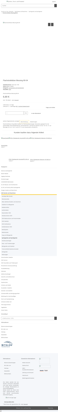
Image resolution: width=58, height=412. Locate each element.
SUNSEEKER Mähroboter (7, 182)
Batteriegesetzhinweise (28, 378)
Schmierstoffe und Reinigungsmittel (10, 293)
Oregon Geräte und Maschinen (9, 190)
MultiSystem (5, 229)
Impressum (25, 375)
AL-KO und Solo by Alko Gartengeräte (10, 187)
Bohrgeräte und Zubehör (8, 246)
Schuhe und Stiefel (6, 285)
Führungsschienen (6, 304)
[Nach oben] (0, 411)
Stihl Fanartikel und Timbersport (9, 263)
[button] (47, 1)
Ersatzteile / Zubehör (6, 288)
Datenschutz (25, 365)
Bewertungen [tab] (33, 121)
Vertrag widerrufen (9, 402)
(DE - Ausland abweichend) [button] (22, 106)
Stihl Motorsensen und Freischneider (11, 218)
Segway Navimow (5, 176)
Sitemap (3, 332)
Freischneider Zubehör (7, 257)
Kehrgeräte (4, 252)
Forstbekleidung (5, 268)
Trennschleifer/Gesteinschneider (10, 249)
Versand (16, 100)
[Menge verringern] (4, 113)
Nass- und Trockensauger (8, 243)
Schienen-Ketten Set (6, 302)
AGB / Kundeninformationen (28, 368)
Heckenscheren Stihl (7, 215)
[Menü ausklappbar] (3, 1)
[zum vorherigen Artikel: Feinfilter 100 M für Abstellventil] (2, 16)
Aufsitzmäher (5, 210)
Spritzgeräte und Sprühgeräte (16, 88)
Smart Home (4, 310)
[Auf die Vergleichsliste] (49, 24)
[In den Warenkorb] (4, 21)
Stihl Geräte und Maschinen (8, 193)
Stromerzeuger (5, 179)
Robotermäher (5, 207)
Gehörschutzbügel (5, 274)
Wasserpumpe (5, 199)
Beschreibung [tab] (24, 121)
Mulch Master (4, 173)
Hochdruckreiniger (6, 240)
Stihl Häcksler (5, 221)
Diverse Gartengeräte (6, 170)
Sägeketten (4, 307)
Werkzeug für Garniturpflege (8, 296)
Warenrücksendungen (6, 326)
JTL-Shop (55, 408)
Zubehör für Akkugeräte (8, 204)
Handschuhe (4, 282)
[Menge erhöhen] (25, 116)
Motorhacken (5, 232)
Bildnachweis (4, 337)
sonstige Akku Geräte (7, 196)
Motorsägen (5, 254)
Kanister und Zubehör (6, 290)
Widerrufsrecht (26, 362)
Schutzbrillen (4, 279)
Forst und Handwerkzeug (7, 299)
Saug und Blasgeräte (7, 235)
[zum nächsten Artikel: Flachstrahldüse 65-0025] (5, 16)
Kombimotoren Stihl (7, 227)
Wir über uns (4, 329)
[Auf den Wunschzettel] (52, 24)
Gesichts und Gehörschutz (8, 277)
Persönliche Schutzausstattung (9, 265)
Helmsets (3, 271)
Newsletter (4, 334)
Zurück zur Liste (4, 11)
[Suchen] (55, 5)
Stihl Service (4, 260)
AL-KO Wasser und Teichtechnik (9, 184)
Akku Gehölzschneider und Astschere (11, 202)
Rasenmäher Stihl (6, 213)
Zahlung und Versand (27, 372)
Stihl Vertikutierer (6, 224)
